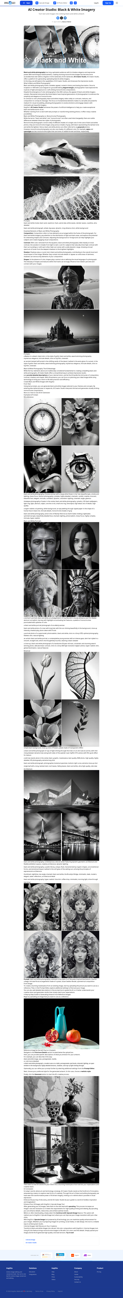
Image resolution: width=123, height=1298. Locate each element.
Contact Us (77, 1282)
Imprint (60, 1291)
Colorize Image (30, 1240)
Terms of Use (39, 1291)
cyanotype (27, 131)
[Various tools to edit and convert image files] (10, 3)
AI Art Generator (55, 77)
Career (76, 1274)
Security (76, 1279)
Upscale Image (46, 1215)
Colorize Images (89, 1228)
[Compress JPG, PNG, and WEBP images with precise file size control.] (75, 3)
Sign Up (108, 3)
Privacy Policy (51, 1291)
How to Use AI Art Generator (40, 393)
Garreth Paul (42, 1050)
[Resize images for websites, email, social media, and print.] (71, 3)
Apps (28, 3)
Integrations (33, 1274)
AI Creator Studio (61, 81)
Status (53, 1279)
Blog (53, 1274)
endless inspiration (90, 1200)
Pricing (99, 1272)
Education (32, 1272)
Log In (96, 3)
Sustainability (78, 1277)
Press (53, 1277)
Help (53, 1272)
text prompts (53, 112)
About (76, 1272)
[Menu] (117, 3)
